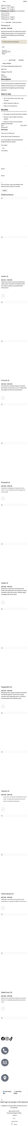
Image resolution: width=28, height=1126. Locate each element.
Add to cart (12, 60)
